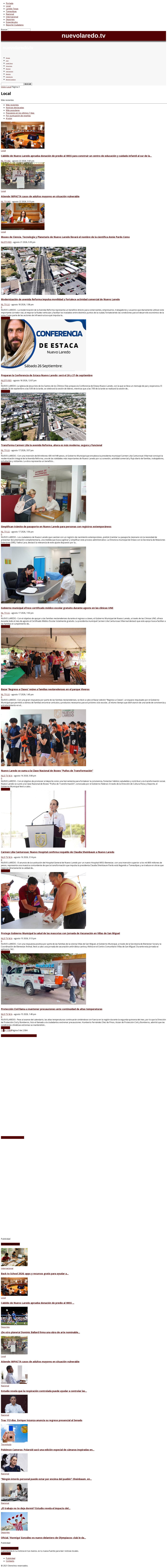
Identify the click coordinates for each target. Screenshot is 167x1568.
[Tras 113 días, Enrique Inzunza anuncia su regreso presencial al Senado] (14, 1412)
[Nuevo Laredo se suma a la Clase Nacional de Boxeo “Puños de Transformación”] (43, 765)
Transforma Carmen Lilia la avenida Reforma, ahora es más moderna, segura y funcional (51, 445)
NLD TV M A (6, 775)
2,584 (8, 1030)
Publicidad (10, 1558)
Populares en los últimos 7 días (20, 113)
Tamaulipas (11, 11)
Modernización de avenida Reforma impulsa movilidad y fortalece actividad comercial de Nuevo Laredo (60, 299)
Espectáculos (12, 22)
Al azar (9, 118)
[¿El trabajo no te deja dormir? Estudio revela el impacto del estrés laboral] (14, 1500)
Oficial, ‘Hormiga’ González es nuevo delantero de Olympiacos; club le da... (43, 1537)
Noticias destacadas (15, 107)
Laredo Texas (12, 8)
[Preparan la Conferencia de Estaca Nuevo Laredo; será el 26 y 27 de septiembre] (43, 370)
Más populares (13, 110)
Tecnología (6, 1444)
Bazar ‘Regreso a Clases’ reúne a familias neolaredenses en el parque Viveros (45, 689)
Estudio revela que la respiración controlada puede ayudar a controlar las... (44, 1391)
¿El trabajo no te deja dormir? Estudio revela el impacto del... (35, 1508)
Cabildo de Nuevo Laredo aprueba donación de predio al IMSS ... (37, 1302)
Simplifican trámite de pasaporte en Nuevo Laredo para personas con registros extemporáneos (56, 526)
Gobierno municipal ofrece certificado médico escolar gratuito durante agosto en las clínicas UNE (57, 607)
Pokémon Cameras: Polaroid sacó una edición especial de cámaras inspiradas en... (47, 1449)
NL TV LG (5, 304)
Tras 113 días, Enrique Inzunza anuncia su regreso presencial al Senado (41, 1420)
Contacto (10, 1561)
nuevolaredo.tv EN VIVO (12, 1137)
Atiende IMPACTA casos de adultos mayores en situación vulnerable (40, 196)
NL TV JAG (5, 161)
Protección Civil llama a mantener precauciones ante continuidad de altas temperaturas (51, 1009)
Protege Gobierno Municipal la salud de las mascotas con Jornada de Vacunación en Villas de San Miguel (60, 933)
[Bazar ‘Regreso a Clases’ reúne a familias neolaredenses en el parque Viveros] (43, 684)
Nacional (10, 14)
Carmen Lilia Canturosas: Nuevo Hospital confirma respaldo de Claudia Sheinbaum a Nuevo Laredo (57, 852)
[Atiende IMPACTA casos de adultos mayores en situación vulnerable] (23, 188)
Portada (9, 3)
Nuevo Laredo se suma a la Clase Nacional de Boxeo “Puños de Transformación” (47, 770)
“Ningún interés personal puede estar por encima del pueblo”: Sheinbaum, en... (46, 1479)
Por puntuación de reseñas (18, 115)
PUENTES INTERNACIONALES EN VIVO (19, 1035)
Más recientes (12, 105)
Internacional (12, 16)
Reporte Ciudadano (15, 25)
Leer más (5, 318)
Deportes (10, 19)
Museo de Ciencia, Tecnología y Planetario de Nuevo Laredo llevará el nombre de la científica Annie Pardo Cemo (65, 236)
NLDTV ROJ (6, 242)
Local (8, 6)
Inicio (3, 87)
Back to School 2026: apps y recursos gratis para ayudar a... (35, 1273)
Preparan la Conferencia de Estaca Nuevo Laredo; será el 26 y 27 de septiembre (47, 375)
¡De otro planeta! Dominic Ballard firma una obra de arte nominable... (40, 1332)
